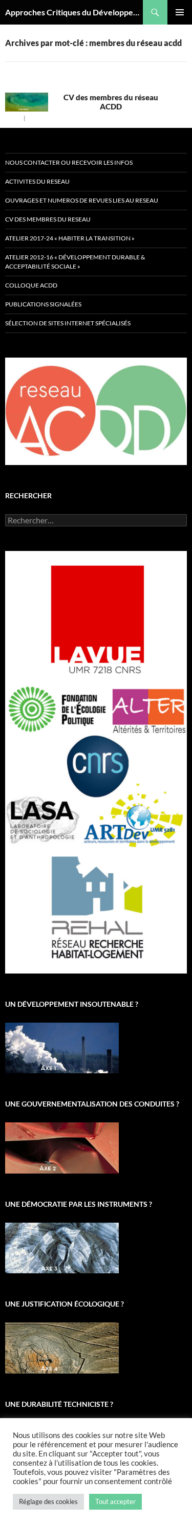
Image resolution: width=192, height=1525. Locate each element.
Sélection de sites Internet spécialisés (68, 323)
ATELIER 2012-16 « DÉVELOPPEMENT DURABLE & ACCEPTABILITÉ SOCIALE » (75, 261)
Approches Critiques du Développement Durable (74, 12)
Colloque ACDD (31, 285)
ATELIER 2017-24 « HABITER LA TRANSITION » (70, 238)
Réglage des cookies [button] (48, 1501)
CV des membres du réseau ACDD (110, 102)
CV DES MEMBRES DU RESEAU (48, 219)
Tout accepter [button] (115, 1501)
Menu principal (179, 12)
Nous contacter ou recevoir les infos (69, 162)
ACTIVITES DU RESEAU (37, 181)
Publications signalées (43, 304)
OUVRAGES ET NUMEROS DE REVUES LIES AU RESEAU (81, 200)
